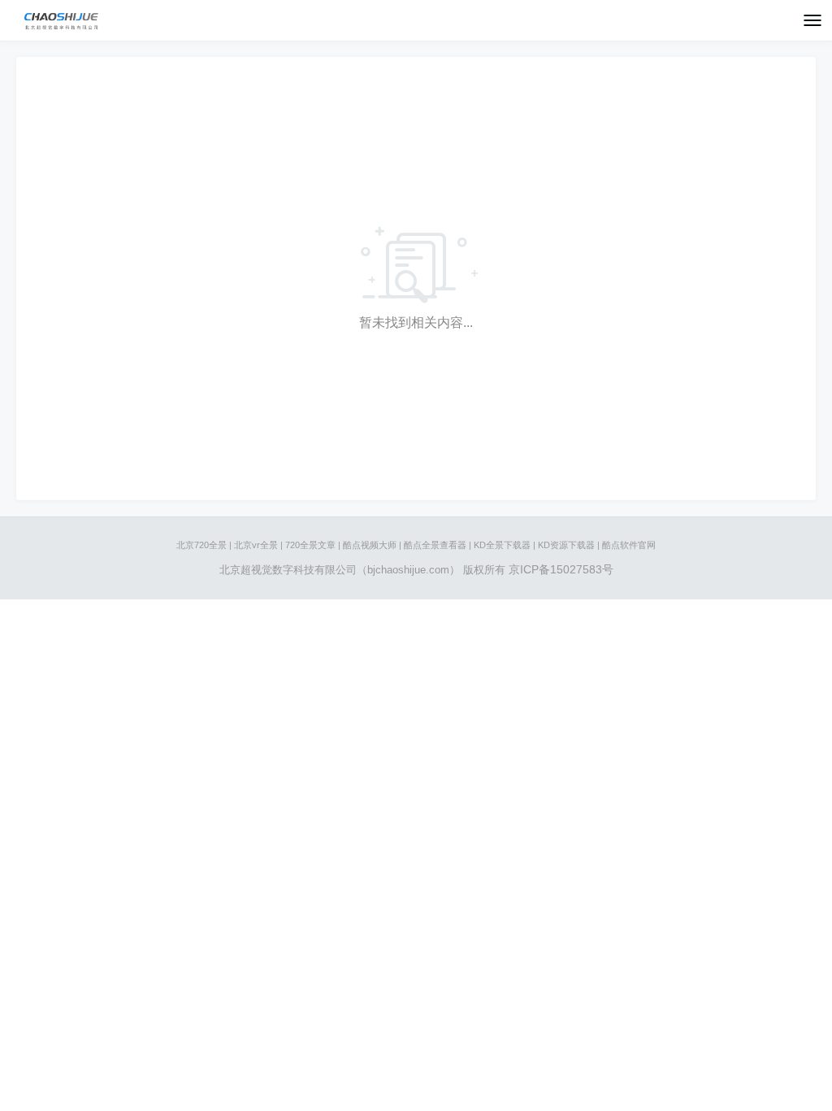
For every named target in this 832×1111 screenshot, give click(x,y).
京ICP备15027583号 (561, 569)
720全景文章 (310, 545)
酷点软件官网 (629, 545)
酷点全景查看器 (435, 545)
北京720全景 (201, 545)
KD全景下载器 (502, 545)
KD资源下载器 (566, 545)
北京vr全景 (256, 545)
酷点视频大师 (369, 545)
